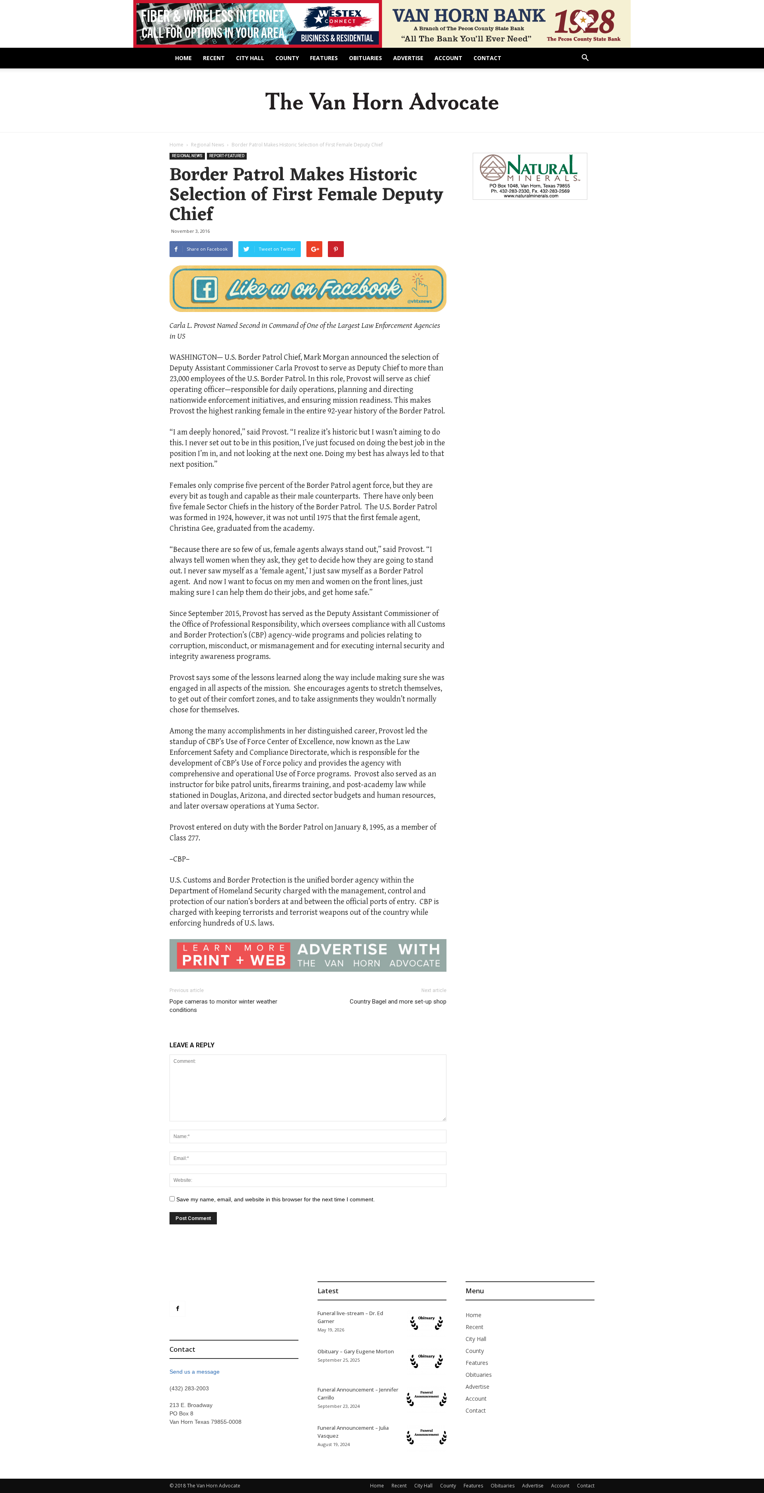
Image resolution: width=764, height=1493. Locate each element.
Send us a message (195, 1371)
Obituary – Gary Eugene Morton (356, 1351)
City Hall (250, 58)
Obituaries (365, 58)
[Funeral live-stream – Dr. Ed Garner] (426, 1323)
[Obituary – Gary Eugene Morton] (426, 1361)
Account (448, 58)
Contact (487, 58)
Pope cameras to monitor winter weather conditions (223, 1006)
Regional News (207, 144)
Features (324, 58)
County (287, 58)
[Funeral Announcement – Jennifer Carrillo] (426, 1399)
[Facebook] (177, 1309)
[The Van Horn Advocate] (382, 101)
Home (183, 58)
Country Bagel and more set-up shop (398, 1001)
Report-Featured (226, 156)
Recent (214, 58)
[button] (584, 58)
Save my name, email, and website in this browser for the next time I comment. (275, 1199)
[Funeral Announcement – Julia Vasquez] (426, 1438)
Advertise (408, 58)
